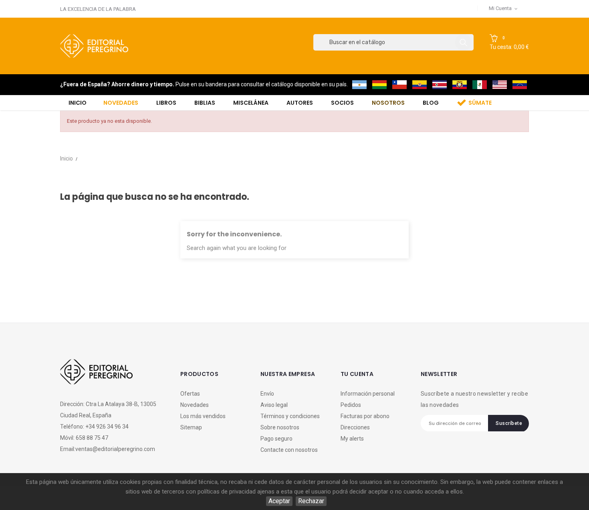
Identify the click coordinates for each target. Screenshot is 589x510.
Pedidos (351, 405)
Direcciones (355, 427)
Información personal (368, 393)
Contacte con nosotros (289, 450)
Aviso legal (274, 405)
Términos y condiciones (290, 416)
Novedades (194, 405)
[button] (509, 42)
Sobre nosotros (279, 427)
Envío (267, 393)
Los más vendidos (203, 416)
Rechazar (311, 501)
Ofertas (190, 393)
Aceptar (279, 501)
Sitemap (191, 427)
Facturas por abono (365, 416)
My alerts (352, 438)
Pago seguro (276, 438)
